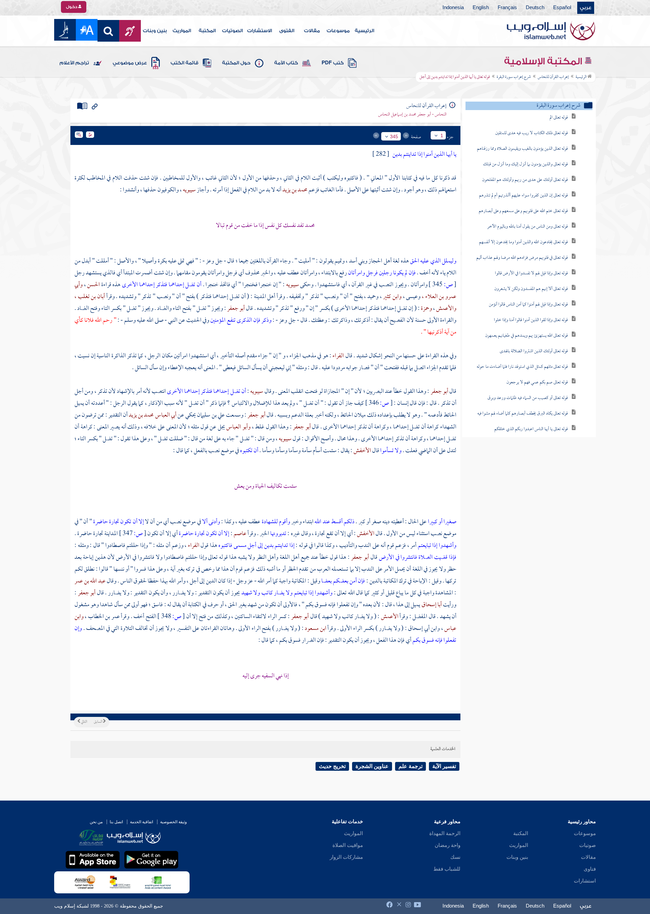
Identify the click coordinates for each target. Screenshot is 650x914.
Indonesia (453, 7)
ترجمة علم (410, 766)
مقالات (312, 31)
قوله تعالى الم (558, 118)
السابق (98, 722)
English (481, 7)
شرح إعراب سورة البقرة (514, 77)
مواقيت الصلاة (347, 845)
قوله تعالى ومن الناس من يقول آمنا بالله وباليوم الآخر (527, 227)
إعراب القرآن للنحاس (553, 77)
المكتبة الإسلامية (544, 61)
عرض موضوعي (130, 63)
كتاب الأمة (286, 63)
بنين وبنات (155, 31)
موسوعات (338, 31)
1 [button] (441, 135)
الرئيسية (364, 31)
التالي (83, 722)
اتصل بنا (116, 822)
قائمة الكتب (184, 63)
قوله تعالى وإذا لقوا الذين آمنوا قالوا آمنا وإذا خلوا (531, 320)
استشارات (585, 881)
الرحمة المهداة (444, 833)
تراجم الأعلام (74, 63)
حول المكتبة (236, 63)
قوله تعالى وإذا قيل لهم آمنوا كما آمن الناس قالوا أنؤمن (528, 305)
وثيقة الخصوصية (173, 822)
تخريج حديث (332, 766)
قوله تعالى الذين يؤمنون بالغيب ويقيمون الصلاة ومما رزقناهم (522, 149)
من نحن (96, 822)
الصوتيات (232, 31)
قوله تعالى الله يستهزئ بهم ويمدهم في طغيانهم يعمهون (526, 336)
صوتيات (587, 845)
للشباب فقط (446, 869)
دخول (72, 6)
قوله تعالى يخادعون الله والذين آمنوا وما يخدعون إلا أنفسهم (523, 242)
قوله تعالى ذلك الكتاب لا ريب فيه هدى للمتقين (531, 133)
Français (507, 7)
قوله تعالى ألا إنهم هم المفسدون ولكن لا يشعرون (531, 289)
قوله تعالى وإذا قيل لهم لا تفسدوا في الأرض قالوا (531, 273)
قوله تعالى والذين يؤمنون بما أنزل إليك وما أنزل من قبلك (525, 164)
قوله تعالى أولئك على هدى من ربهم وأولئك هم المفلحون (525, 180)
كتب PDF (333, 63)
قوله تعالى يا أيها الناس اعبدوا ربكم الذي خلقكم (531, 429)
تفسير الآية (444, 766)
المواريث (182, 31)
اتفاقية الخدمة (141, 822)
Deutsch (535, 7)
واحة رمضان (447, 845)
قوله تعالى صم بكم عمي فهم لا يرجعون (537, 382)
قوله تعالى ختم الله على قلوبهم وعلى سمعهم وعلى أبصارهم (523, 211)
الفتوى (286, 31)
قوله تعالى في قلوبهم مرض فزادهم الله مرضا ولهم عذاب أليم (522, 258)
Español (562, 7)
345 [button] (394, 136)
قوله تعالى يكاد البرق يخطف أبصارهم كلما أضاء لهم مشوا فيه (522, 414)
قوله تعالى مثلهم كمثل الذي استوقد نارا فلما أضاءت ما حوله (522, 367)
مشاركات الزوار (346, 857)
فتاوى (590, 869)
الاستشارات (259, 31)
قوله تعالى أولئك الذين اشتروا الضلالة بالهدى (534, 351)
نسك (455, 857)
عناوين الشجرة (372, 766)
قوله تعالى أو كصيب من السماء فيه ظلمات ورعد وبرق (528, 398)
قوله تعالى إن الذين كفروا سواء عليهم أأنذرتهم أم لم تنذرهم (523, 195)
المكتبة (207, 31)
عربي (585, 7)
